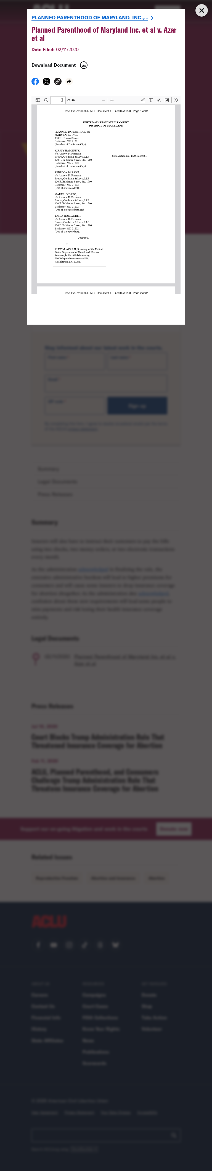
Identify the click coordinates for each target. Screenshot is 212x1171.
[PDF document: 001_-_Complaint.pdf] (106, 195)
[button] (58, 82)
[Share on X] (46, 83)
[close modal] (201, 10)
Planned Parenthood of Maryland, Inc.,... (89, 17)
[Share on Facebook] (35, 83)
